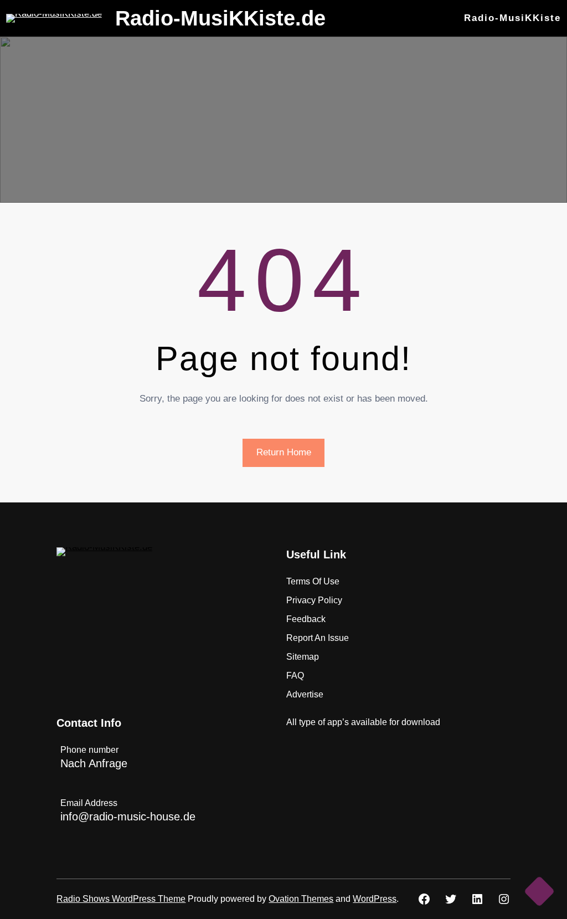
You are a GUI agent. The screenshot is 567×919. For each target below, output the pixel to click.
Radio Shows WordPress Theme (120, 898)
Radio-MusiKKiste (512, 18)
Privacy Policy (314, 600)
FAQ (295, 675)
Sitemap (302, 656)
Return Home (283, 452)
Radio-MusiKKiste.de (220, 18)
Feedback (306, 619)
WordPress (374, 898)
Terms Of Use (312, 581)
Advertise (304, 694)
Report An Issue (317, 638)
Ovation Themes (301, 898)
